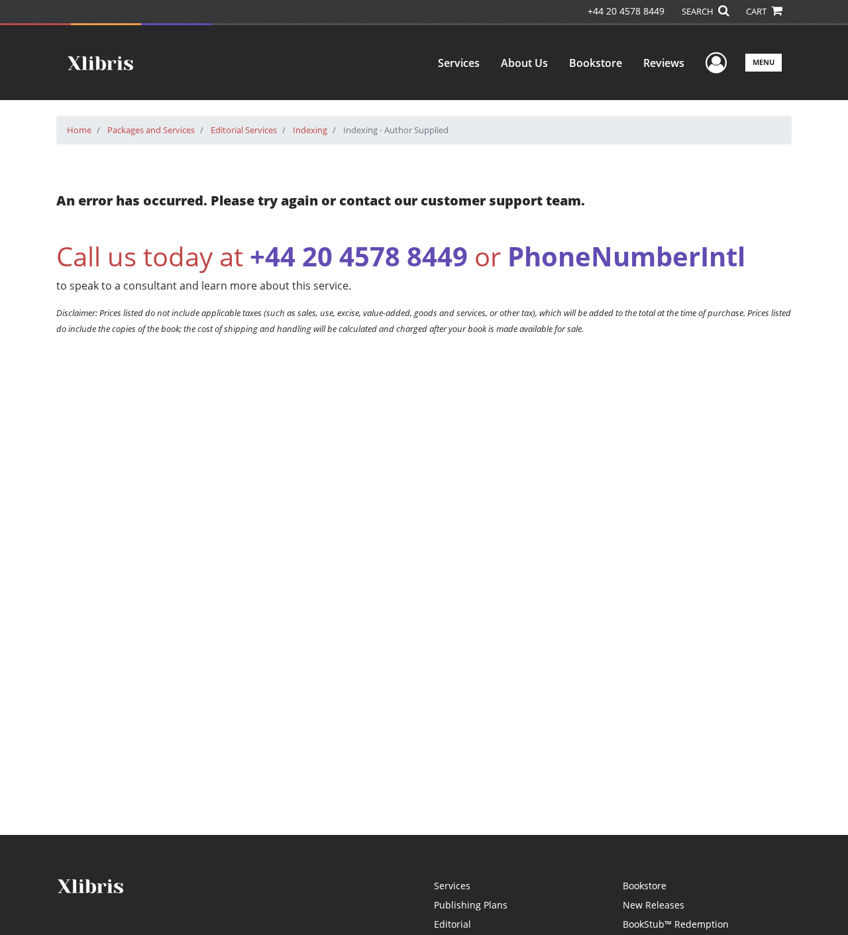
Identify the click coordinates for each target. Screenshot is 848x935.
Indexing (310, 130)
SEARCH (699, 11)
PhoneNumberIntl (626, 256)
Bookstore (595, 63)
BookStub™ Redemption (676, 924)
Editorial (452, 924)
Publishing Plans (470, 905)
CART (757, 11)
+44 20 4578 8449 (626, 11)
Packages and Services (151, 130)
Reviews (663, 63)
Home (79, 130)
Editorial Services (244, 130)
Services (459, 63)
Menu (763, 62)
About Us (524, 63)
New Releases (653, 905)
